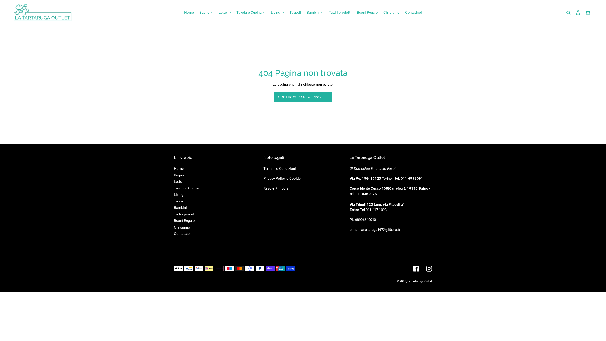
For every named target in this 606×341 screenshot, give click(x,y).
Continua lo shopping (299, 97)
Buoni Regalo (184, 221)
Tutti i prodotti (185, 214)
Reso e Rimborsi (276, 188)
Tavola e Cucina (186, 188)
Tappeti (180, 201)
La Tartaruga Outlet (419, 281)
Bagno (179, 175)
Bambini (180, 208)
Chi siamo (182, 227)
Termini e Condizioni (279, 168)
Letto (178, 181)
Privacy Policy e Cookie (282, 178)
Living (178, 195)
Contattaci (182, 234)
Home (179, 168)
